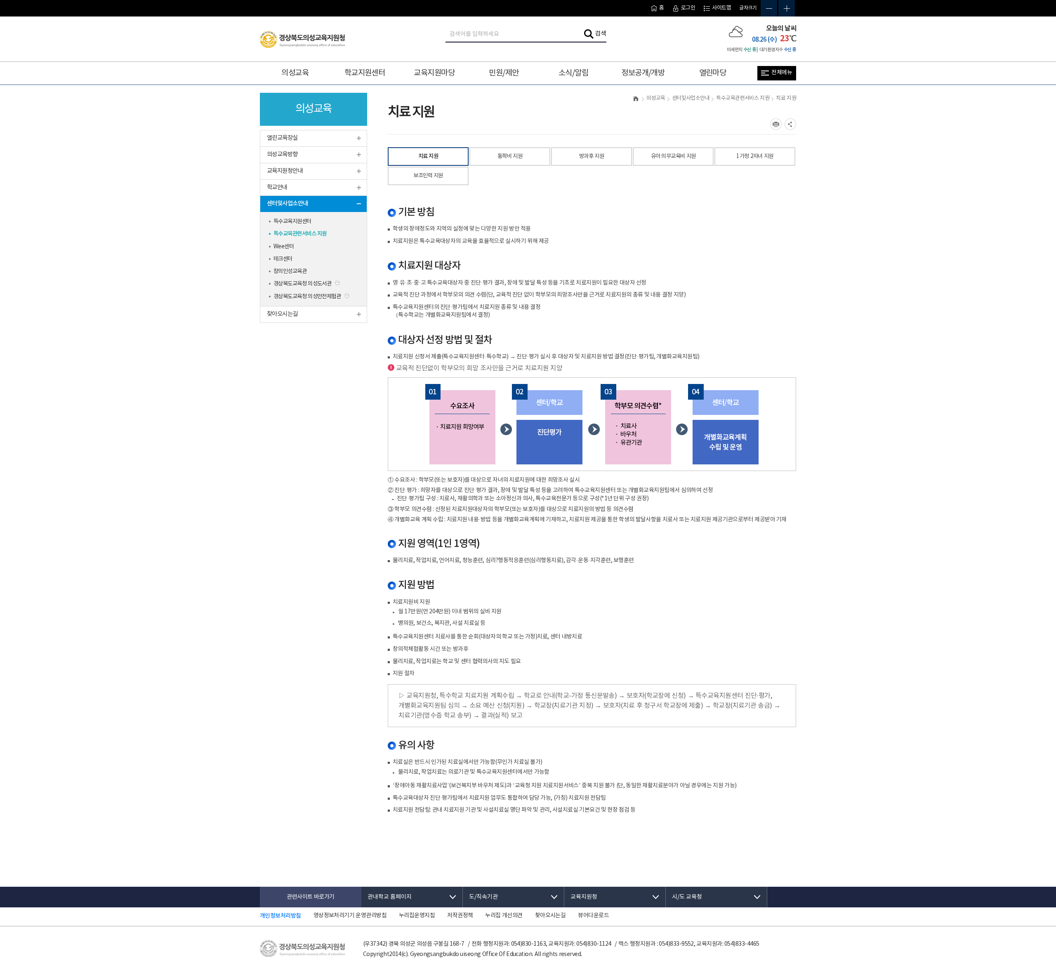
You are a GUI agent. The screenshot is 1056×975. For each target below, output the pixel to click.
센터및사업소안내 (287, 203)
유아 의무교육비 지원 (673, 156)
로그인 (688, 8)
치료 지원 (428, 156)
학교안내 (277, 187)
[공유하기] (790, 124)
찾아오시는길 (282, 314)
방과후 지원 (591, 156)
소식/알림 (573, 73)
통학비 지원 (509, 156)
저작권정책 (460, 915)
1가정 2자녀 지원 (754, 156)
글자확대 (786, 8)
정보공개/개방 (643, 73)
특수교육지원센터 (292, 221)
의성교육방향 (282, 154)
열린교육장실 (282, 137)
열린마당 (712, 73)
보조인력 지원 (428, 175)
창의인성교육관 (289, 271)
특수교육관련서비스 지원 (300, 234)
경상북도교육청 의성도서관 (302, 283)
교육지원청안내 (285, 170)
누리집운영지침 (417, 915)
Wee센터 (283, 246)
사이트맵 (721, 8)
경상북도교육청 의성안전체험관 (307, 296)
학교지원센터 (364, 73)
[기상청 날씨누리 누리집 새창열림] (735, 31)
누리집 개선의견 (503, 915)
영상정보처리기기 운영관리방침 (350, 915)
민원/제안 (504, 73)
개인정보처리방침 (280, 915)
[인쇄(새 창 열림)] (776, 124)
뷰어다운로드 (593, 915)
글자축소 (769, 8)
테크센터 (282, 259)
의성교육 (295, 73)
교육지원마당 (434, 73)
